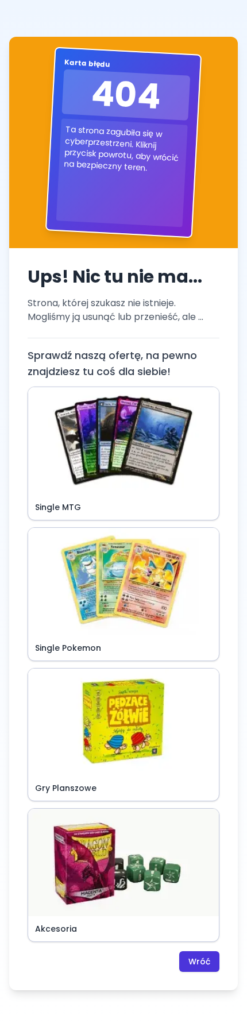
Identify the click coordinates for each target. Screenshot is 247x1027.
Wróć (199, 961)
